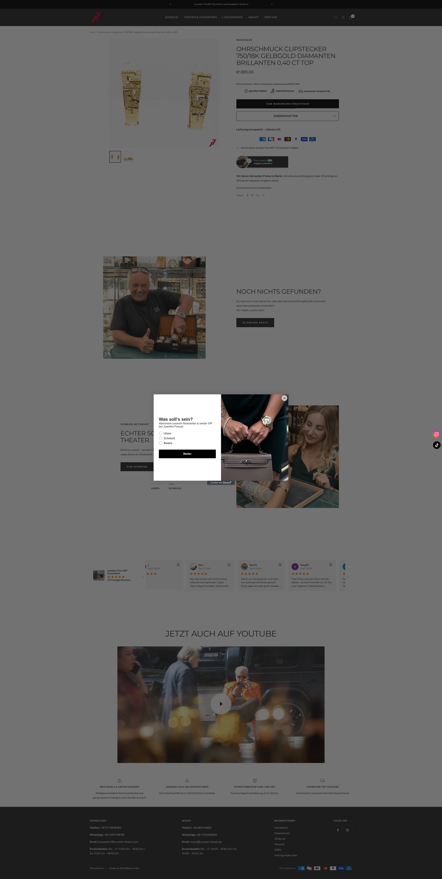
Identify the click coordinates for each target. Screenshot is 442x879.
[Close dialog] (284, 398)
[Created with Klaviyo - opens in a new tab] (221, 483)
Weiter (187, 453)
